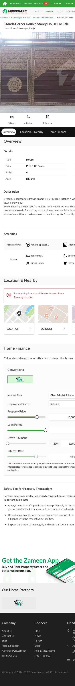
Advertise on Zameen (14, 650)
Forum (38, 640)
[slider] (37, 417)
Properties (15, 3)
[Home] (5, 3)
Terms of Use (9, 655)
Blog (37, 630)
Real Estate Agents (45, 650)
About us (7, 630)
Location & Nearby (31, 131)
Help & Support (10, 645)
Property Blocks (36, 3)
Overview (9, 131)
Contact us (8, 635)
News (38, 635)
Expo (37, 645)
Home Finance (57, 131)
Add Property (42, 655)
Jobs (4, 640)
